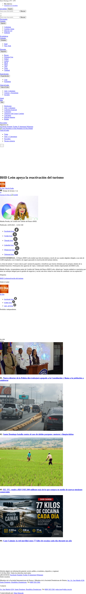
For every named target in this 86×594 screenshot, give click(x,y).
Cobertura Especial (10, 110)
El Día (2, 188)
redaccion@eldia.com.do (63, 589)
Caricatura (7, 115)
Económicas (4, 36)
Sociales (7, 95)
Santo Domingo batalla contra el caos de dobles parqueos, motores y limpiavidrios (38, 434)
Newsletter (3, 123)
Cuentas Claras (9, 29)
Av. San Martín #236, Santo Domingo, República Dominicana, (21, 589)
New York (7, 46)
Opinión (2, 21)
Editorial (7, 33)
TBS (5, 66)
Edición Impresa (9, 117)
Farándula (7, 81)
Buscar (23, 11)
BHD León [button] (4, 278)
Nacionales (3, 19)
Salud (2, 98)
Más (1, 100)
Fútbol (6, 59)
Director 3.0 (8, 31)
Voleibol (7, 70)
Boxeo (6, 55)
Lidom (6, 61)
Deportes (3, 49)
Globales (3, 38)
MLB (6, 63)
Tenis (6, 68)
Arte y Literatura (9, 91)
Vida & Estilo (4, 85)
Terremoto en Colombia (11, 5)
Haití (5, 44)
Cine (5, 80)
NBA (6, 65)
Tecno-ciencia (9, 141)
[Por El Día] (2, 186)
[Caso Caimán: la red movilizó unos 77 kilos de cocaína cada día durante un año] (43, 516)
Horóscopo (8, 106)
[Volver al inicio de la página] (2, 145)
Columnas (7, 27)
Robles (6, 119)
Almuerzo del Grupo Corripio (14, 113)
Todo (6, 134)
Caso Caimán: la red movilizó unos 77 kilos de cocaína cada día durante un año (37, 541)
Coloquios (7, 112)
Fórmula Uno (8, 57)
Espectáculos (4, 74)
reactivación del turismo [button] (15, 278)
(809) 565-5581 (35, 582)
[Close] (1, 15)
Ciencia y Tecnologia (11, 93)
